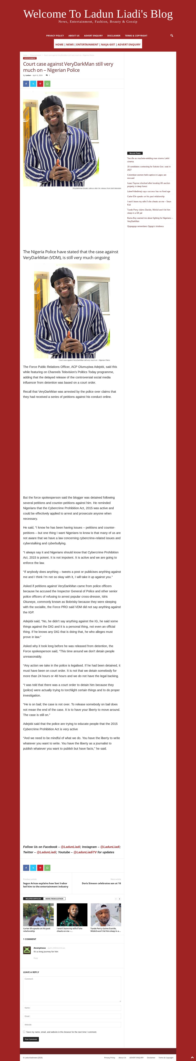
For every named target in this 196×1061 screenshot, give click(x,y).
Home (25, 55)
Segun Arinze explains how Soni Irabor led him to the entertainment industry (45, 885)
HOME (59, 44)
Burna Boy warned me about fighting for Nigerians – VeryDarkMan (150, 219)
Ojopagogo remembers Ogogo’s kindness (145, 226)
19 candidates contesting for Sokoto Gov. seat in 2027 (149, 168)
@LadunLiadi (70, 847)
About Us (73, 35)
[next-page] (119, 898)
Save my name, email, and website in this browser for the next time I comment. (61, 1032)
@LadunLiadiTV (85, 852)
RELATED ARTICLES (33, 899)
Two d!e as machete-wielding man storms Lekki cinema (148, 160)
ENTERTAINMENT (87, 44)
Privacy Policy (55, 35)
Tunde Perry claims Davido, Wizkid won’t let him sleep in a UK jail (148, 211)
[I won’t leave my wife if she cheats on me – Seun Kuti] (72, 914)
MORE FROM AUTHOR (54, 899)
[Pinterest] (40, 84)
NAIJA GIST (108, 44)
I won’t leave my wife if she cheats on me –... (69, 929)
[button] (171, 35)
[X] (33, 84)
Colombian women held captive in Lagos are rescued (146, 176)
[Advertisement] (72, 197)
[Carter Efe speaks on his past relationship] (38, 914)
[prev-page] (115, 898)
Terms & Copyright (136, 35)
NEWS (70, 44)
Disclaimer (113, 35)
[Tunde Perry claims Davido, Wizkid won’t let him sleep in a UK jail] (105, 914)
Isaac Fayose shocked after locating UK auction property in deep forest (148, 185)
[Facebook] (26, 84)
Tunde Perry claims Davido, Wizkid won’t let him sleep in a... (105, 929)
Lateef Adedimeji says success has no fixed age (148, 191)
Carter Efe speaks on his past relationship (36, 929)
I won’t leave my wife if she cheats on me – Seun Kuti (149, 203)
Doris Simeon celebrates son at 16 (101, 883)
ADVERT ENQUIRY (93, 35)
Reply (36, 958)
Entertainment (35, 55)
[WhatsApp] (47, 84)
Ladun (28, 75)
